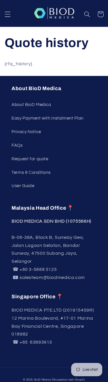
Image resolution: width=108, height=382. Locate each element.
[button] (7, 14)
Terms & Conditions (31, 172)
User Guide (23, 186)
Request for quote (30, 159)
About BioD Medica (31, 105)
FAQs (17, 145)
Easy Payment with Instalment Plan (48, 118)
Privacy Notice (26, 132)
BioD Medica (42, 380)
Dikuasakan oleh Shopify (68, 380)
